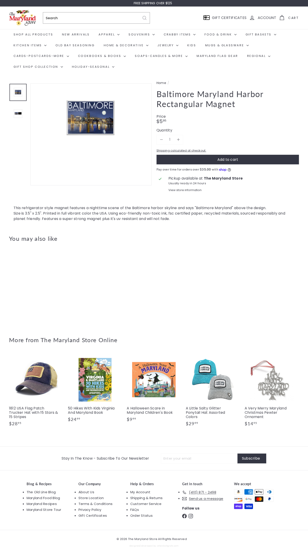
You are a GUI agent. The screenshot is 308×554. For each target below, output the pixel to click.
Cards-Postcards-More (40, 56)
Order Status (141, 515)
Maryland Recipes (42, 503)
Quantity (164, 130)
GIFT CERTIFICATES (229, 17)
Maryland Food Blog (43, 498)
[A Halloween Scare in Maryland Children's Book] (154, 389)
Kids (191, 45)
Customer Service (145, 503)
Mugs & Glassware (225, 45)
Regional (257, 56)
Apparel (107, 34)
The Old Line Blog (41, 492)
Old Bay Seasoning (74, 45)
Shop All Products (33, 34)
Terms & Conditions (95, 503)
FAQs (134, 509)
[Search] (144, 18)
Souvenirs (140, 34)
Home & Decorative (124, 45)
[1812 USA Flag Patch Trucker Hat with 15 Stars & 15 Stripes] (36, 392)
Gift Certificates (92, 515)
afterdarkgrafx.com (168, 545)
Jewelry (166, 45)
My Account (140, 492)
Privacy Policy (89, 509)
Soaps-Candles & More (159, 56)
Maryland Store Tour (44, 509)
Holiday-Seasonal (91, 67)
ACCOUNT (267, 18)
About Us (86, 492)
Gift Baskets (259, 34)
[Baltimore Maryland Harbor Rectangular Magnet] (31, 285)
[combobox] (96, 18)
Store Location (91, 498)
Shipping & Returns (146, 498)
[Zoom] (91, 144)
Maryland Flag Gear (217, 56)
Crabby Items (178, 34)
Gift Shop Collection (37, 67)
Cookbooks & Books (100, 56)
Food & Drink (219, 34)
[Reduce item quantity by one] (161, 139)
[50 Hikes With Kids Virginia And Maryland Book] (95, 389)
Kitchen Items (28, 45)
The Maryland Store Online (79, 340)
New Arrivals (76, 34)
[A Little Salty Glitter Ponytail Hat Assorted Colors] (213, 392)
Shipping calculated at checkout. (181, 150)
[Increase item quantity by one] (178, 139)
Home (161, 83)
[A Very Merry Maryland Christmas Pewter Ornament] (272, 392)
